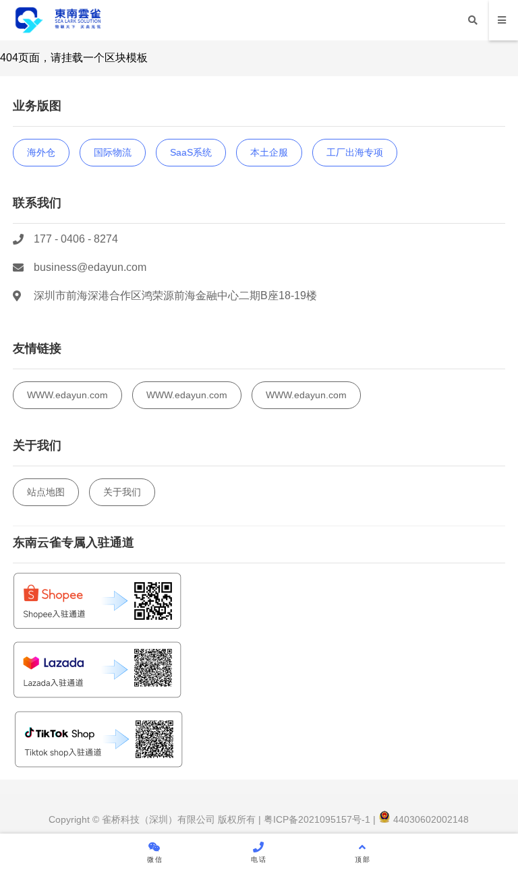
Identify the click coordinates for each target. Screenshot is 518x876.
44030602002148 (430, 819)
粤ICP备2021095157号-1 (315, 819)
